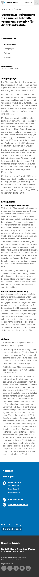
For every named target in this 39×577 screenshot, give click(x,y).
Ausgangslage (10, 44)
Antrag (7, 53)
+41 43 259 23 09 (15, 499)
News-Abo (22, 549)
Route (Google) (13, 489)
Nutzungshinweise (26, 560)
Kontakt (7, 57)
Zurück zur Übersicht (13, 9)
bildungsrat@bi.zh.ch (18, 504)
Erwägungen (9, 49)
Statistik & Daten (9, 552)
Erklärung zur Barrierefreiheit (10, 560)
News (13, 549)
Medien (31, 549)
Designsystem (22, 557)
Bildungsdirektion (12, 529)
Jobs (21, 552)
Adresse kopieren (14, 492)
